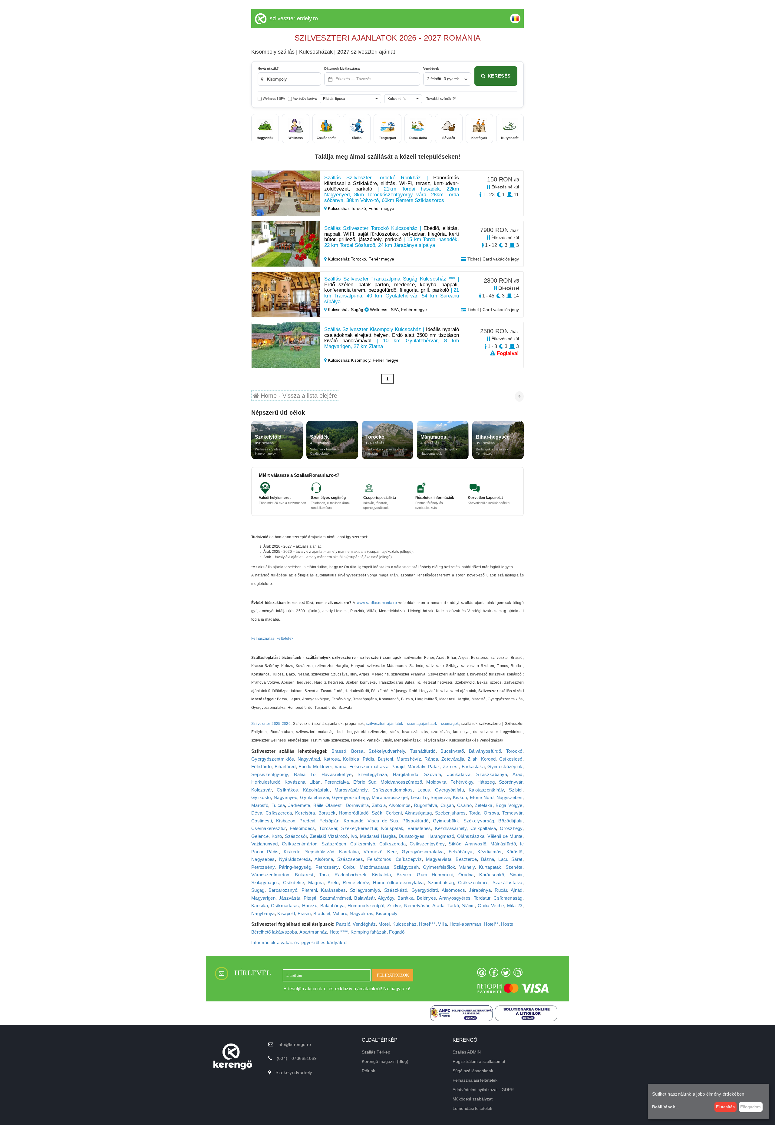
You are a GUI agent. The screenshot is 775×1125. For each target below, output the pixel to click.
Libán (315, 782)
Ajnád (517, 890)
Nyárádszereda (295, 859)
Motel (384, 924)
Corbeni (394, 812)
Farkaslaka (473, 766)
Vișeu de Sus (383, 820)
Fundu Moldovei (314, 766)
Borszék (327, 812)
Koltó (277, 836)
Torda (474, 812)
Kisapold (286, 913)
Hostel (507, 924)
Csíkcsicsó (511, 759)
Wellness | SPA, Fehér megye (398, 309)
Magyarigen (263, 898)
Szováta (432, 774)
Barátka (405, 898)
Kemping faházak (369, 931)
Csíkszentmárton (300, 843)
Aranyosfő (475, 843)
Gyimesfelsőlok (439, 867)
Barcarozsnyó (283, 890)
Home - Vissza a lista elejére (298, 395)
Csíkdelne (293, 882)
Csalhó (464, 805)
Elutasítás (725, 1106)
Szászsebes (350, 859)
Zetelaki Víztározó (329, 836)
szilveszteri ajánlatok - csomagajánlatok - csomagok (412, 724)
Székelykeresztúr (359, 828)
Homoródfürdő (353, 812)
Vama (340, 766)
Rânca (431, 759)
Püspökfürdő (415, 820)
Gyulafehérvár (314, 797)
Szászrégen (334, 843)
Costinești (261, 820)
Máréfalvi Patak (423, 766)
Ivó (354, 836)
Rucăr (501, 890)
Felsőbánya (461, 851)
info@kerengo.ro (294, 1044)
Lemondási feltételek (472, 1108)
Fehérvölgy (461, 782)
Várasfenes (419, 828)
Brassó (338, 751)
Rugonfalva (425, 805)
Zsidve (394, 905)
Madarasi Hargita (378, 836)
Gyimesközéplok (504, 766)
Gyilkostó (261, 797)
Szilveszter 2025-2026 (271, 724)
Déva (256, 812)
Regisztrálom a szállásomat (479, 1061)
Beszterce (466, 859)
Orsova (491, 812)
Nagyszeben (509, 797)
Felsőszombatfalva (368, 766)
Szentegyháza (372, 774)
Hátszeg (486, 782)
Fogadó (396, 931)
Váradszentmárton (270, 874)
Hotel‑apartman (465, 924)
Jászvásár (289, 898)
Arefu (333, 882)
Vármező (373, 851)
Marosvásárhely (351, 789)
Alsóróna (324, 859)
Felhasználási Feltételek (272, 638)
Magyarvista (438, 859)
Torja (324, 874)
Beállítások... (665, 1106)
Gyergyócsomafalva (423, 851)
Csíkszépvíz (409, 859)
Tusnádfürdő (422, 751)
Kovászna (295, 782)
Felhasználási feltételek (475, 1080)
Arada (438, 905)
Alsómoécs (453, 890)
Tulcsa (278, 805)
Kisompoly (387, 913)
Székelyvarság (478, 820)
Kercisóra (305, 812)
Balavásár (364, 898)
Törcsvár (328, 828)
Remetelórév (356, 882)
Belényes (426, 898)
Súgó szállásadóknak (473, 1070)
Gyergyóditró (424, 890)
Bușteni (385, 759)
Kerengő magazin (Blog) (385, 1061)
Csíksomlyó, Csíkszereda (378, 843)
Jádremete (299, 805)
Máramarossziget (390, 797)
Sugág (258, 890)
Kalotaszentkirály (486, 789)
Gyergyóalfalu (449, 789)
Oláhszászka (470, 836)
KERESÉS (499, 75)
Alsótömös (400, 805)
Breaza (404, 874)
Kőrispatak (392, 828)
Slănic (468, 905)
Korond (488, 759)
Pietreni (309, 890)
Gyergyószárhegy (350, 797)
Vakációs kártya (305, 98)
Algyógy (386, 898)
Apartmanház (313, 931)
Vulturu (340, 913)
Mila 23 (515, 905)
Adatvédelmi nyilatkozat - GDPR (483, 1089)
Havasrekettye (337, 774)
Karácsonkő (491, 874)
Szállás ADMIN (467, 1052)
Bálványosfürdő (485, 751)
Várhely (467, 867)
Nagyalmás (361, 913)
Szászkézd (395, 890)
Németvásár (416, 905)
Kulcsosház (404, 924)
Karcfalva (349, 851)
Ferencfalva (337, 782)
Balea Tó (304, 774)
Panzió (343, 924)
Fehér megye (381, 208)
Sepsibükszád (320, 851)
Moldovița (436, 782)
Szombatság (441, 882)
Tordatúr (482, 898)
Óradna (466, 874)
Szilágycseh (406, 867)
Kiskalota (381, 874)
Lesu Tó (419, 797)
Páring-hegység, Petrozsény (309, 867)
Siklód (455, 843)
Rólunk (368, 1070)
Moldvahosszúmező (401, 782)
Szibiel (516, 789)
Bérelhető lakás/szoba (274, 931)
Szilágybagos (265, 882)
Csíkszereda (278, 812)
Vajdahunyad (264, 843)
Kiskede (292, 851)
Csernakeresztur (268, 828)
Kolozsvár (261, 789)
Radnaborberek (350, 874)
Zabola (379, 805)
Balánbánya (332, 905)
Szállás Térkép (376, 1052)
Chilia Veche (491, 905)
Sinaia (516, 874)
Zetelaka (483, 805)
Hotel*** (427, 924)
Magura (316, 882)
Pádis (368, 759)
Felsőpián (329, 820)
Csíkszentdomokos (392, 789)
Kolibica (351, 759)
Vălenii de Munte (504, 836)
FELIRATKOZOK (393, 975)
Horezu (309, 905)
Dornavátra (357, 805)
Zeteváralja (452, 759)
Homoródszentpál (366, 905)
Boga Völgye (509, 805)
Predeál (307, 820)
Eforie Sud (364, 782)
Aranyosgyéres (454, 898)
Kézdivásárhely (451, 828)
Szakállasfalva (508, 882)
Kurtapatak (490, 867)
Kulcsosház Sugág (345, 309)
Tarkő (453, 905)
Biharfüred (285, 766)
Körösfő (514, 851)
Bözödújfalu (510, 820)
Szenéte (514, 867)
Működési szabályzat (473, 1099)
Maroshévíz (409, 759)
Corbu (349, 867)
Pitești (310, 898)
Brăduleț (321, 913)
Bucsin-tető (452, 751)
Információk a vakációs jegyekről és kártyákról (299, 942)
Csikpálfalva (483, 828)
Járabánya (480, 890)
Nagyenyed (285, 797)
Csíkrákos (287, 789)
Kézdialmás (489, 851)
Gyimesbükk (446, 820)
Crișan (447, 805)
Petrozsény (263, 867)
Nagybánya (263, 913)
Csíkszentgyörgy (427, 843)
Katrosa (332, 759)
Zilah (473, 759)
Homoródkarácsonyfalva (398, 882)
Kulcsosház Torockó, (347, 208)
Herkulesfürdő (265, 782)
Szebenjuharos (450, 812)
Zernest (451, 766)
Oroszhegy (511, 828)
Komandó (353, 820)
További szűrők (438, 99)
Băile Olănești (327, 805)
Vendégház (364, 924)
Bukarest (304, 874)
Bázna (487, 859)
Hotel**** (339, 931)
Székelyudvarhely (386, 751)
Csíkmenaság (507, 898)
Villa (442, 924)
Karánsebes (333, 890)
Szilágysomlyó (365, 890)
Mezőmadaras (374, 867)
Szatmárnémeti (335, 898)
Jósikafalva (458, 774)
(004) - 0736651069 (297, 1058)
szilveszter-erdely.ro (294, 18)
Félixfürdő (261, 766)
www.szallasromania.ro (377, 603)
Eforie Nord (481, 797)
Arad (517, 774)
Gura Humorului (435, 874)
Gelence (260, 836)
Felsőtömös (379, 859)
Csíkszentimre (473, 882)
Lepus (423, 789)
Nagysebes (263, 859)
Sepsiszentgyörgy (269, 774)
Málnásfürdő (503, 843)
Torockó (514, 751)
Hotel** (491, 924)
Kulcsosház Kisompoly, (350, 360)
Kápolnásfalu (316, 789)
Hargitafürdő (405, 774)
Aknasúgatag (418, 812)
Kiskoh (460, 797)
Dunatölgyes (411, 836)
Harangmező (440, 836)
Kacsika (259, 905)
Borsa (357, 751)
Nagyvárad (309, 759)
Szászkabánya (491, 774)
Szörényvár (511, 782)
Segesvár (440, 797)
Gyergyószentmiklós (272, 759)
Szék (377, 812)
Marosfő (259, 805)
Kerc (392, 851)
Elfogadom (750, 1106)
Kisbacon (285, 820)
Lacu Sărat (510, 859)
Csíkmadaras (285, 905)
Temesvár (512, 812)
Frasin (304, 913)
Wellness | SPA (274, 98)
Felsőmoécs (302, 828)
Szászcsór (296, 836)
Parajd (398, 766)
